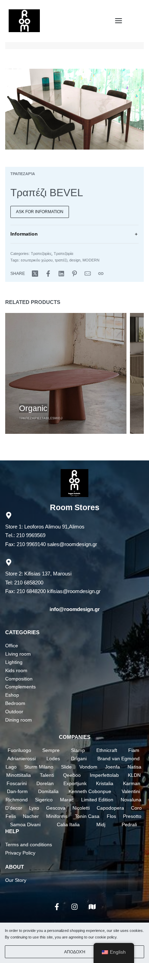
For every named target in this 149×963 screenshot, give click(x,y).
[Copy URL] (101, 273)
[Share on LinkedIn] (61, 273)
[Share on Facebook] (48, 273)
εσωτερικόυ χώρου (37, 260)
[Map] (92, 907)
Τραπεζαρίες (41, 253)
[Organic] (65, 373)
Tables (48, 418)
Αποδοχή (74, 952)
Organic (33, 408)
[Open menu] (118, 20)
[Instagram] (74, 907)
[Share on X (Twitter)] (35, 273)
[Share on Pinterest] (74, 273)
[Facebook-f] (57, 907)
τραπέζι (61, 260)
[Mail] (88, 273)
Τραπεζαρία (22, 174)
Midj (58, 418)
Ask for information (39, 211)
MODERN (90, 260)
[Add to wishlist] (109, 330)
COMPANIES (74, 737)
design (74, 260)
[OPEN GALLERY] (74, 109)
